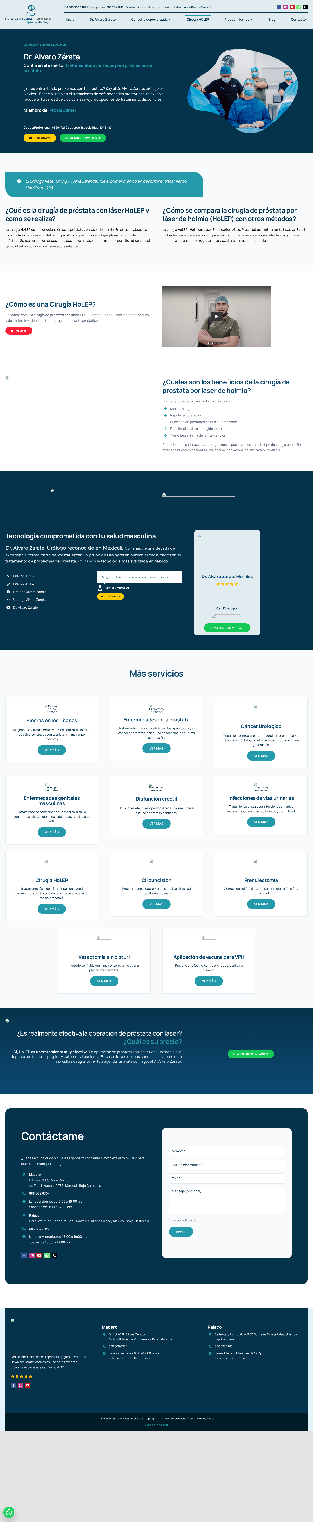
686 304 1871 (115, 7)
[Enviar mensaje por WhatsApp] (8, 1512)
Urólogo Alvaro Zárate (29, 592)
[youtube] (292, 7)
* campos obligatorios (183, 1220)
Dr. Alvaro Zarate (25, 607)
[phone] (305, 7)
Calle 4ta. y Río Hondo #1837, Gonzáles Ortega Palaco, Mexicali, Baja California (89, 1221)
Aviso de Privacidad (156, 1424)
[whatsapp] (298, 7)
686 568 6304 (78, 7)
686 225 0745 (23, 576)
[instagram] (285, 7)
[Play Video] (217, 316)
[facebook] (279, 7)
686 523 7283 (39, 1229)
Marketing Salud (204, 1418)
